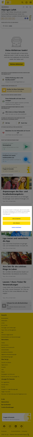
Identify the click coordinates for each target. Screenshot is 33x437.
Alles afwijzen (16, 223)
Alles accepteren (16, 218)
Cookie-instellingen (16, 227)
